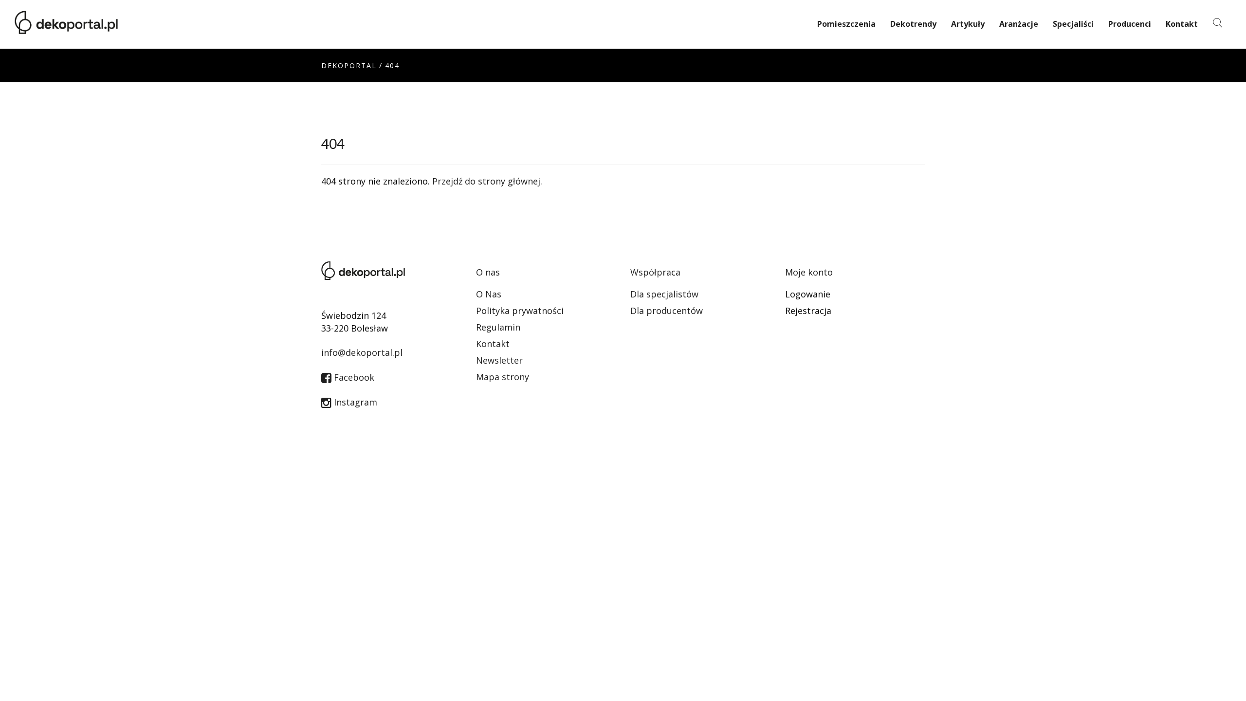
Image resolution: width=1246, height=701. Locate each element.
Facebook (352, 377)
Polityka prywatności (520, 310)
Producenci (1129, 23)
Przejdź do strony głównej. (487, 181)
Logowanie (807, 294)
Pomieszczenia (846, 23)
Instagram (354, 402)
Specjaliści (1073, 23)
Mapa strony (502, 377)
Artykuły (968, 23)
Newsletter (499, 360)
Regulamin (498, 327)
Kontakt (1182, 23)
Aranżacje (1018, 23)
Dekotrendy (913, 23)
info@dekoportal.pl (362, 352)
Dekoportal (349, 65)
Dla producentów (666, 310)
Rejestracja (808, 310)
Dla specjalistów (664, 294)
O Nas (488, 294)
